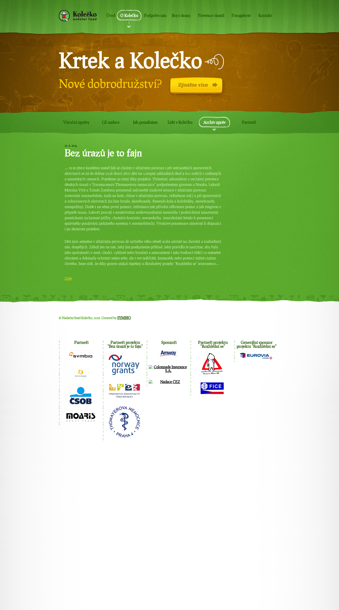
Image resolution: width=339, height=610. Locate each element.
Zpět (68, 278)
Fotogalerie (241, 15)
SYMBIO (124, 317)
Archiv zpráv (214, 122)
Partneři (249, 122)
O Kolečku (129, 15)
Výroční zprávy (76, 122)
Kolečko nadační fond (78, 15)
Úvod (110, 15)
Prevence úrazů (211, 15)
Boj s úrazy (181, 15)
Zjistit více (175, 88)
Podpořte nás (155, 15)
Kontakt (265, 15)
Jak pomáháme (145, 122)
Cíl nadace (110, 122)
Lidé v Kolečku (180, 122)
